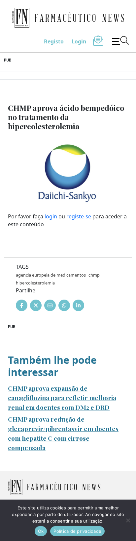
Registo (54, 41)
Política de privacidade (77, 531)
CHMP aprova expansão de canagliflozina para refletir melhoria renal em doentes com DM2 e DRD (62, 397)
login (51, 216)
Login (79, 41)
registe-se (78, 216)
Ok (41, 531)
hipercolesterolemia (35, 283)
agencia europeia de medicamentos (51, 275)
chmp (94, 275)
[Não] (127, 520)
